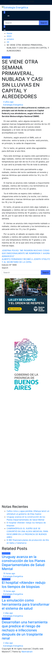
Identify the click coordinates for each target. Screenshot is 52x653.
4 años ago (8, 102)
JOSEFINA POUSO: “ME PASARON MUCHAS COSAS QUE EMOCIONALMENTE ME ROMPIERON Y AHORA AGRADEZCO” (26, 253)
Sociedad (6, 57)
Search (7, 18)
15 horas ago (9, 573)
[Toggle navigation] (5, 16)
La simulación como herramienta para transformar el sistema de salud (25, 604)
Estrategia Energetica (13, 104)
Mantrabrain (27, 651)
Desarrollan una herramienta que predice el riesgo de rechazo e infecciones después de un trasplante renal (25, 630)
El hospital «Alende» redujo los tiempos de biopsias (23, 585)
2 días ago (8, 613)
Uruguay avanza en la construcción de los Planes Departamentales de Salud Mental (23, 563)
